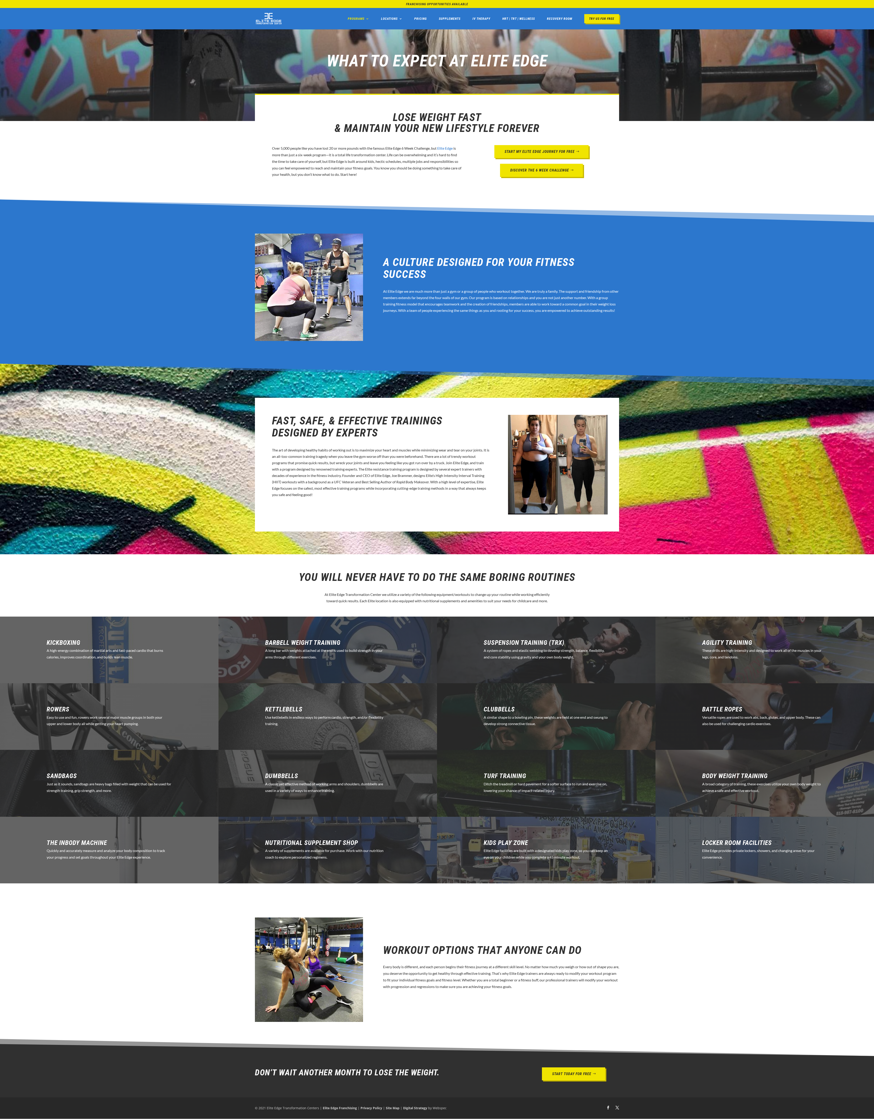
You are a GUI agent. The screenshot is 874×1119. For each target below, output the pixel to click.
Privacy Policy (371, 1108)
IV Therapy (481, 18)
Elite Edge (445, 148)
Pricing (420, 18)
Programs (356, 18)
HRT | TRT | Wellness (518, 18)
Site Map (392, 1108)
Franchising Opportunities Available (437, 4)
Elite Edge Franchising (340, 1108)
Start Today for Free (571, 1074)
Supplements (449, 18)
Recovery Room (559, 18)
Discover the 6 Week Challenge (539, 170)
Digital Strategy (415, 1108)
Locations (389, 18)
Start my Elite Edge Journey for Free (540, 151)
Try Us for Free (601, 18)
